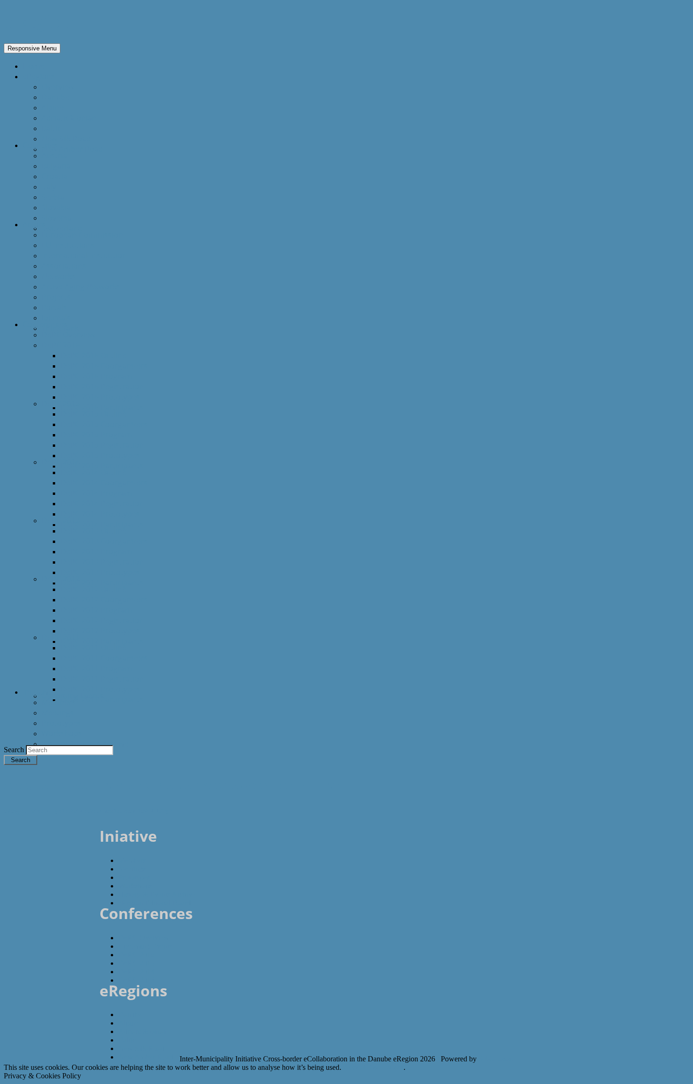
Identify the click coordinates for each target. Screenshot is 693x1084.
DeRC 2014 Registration (102, 503)
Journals (56, 317)
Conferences (45, 324)
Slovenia (56, 218)
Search (15, 750)
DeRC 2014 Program (96, 493)
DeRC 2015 (60, 403)
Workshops (61, 733)
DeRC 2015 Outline (93, 414)
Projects (56, 297)
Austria (54, 155)
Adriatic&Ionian (69, 118)
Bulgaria (56, 166)
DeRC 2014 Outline (93, 472)
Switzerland (61, 228)
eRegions (39, 76)
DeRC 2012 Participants (101, 641)
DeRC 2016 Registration (102, 386)
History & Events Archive (85, 744)
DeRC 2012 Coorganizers (104, 599)
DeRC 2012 (60, 579)
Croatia (54, 176)
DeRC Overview (68, 334)
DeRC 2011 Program (96, 668)
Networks (58, 276)
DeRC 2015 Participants (101, 465)
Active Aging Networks (80, 286)
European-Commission (82, 235)
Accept (354, 1067)
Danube (55, 97)
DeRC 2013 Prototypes (100, 572)
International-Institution (84, 255)
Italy (48, 186)
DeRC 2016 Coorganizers (104, 366)
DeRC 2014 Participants (101, 524)
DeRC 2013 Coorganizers (104, 541)
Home (33, 66)
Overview (57, 87)
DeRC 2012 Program (96, 610)
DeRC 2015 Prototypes (100, 455)
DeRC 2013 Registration (102, 562)
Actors (34, 224)
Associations (63, 266)
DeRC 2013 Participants (101, 582)
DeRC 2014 (60, 462)
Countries (40, 145)
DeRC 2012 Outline (93, 589)
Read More (385, 1067)
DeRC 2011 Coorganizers (104, 658)
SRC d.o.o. (495, 1059)
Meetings (57, 712)
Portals (54, 307)
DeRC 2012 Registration (102, 620)
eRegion (39, 21)
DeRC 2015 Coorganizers (104, 424)
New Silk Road (66, 138)
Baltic (51, 128)
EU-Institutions (67, 245)
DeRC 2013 (60, 520)
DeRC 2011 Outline (93, 647)
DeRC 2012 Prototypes (100, 630)
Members (58, 702)
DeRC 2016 (60, 345)
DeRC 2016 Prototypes (100, 397)
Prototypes (61, 723)
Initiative (38, 692)
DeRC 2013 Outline (93, 531)
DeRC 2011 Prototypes (100, 689)
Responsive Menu (32, 48)
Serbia (52, 197)
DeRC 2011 (60, 637)
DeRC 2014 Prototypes (100, 514)
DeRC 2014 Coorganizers (104, 482)
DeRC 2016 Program (96, 376)
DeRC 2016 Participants (101, 407)
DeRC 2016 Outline (93, 355)
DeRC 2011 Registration (102, 678)
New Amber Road (72, 149)
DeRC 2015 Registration (102, 445)
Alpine (52, 107)
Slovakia (55, 207)
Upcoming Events (72, 695)
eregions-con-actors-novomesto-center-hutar (88, 810)
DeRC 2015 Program (96, 434)
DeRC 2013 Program (96, 551)
